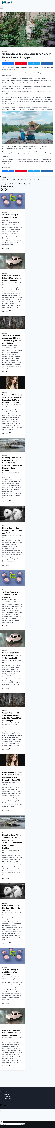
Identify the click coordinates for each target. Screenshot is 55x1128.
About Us (6, 1094)
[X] (3, 1106)
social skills (9, 109)
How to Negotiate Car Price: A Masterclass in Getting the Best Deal (11, 278)
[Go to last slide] (2, 189)
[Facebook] (1, 1106)
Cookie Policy (7, 1098)
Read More (6, 248)
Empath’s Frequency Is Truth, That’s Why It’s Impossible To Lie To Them (20, 178)
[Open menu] (1, 6)
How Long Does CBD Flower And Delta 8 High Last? (15, 183)
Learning (4, 51)
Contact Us (7, 1096)
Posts (5, 1102)
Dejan (5, 60)
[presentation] (12, 201)
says (8, 80)
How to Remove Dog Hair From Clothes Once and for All (12, 530)
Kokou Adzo (7, 222)
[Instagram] (5, 1106)
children (18, 152)
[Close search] (1, 1122)
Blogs (4, 1118)
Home (5, 1100)
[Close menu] (0, 1110)
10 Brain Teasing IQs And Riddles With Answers (10, 217)
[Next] (6, 189)
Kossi (5, 283)
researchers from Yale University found (14, 92)
